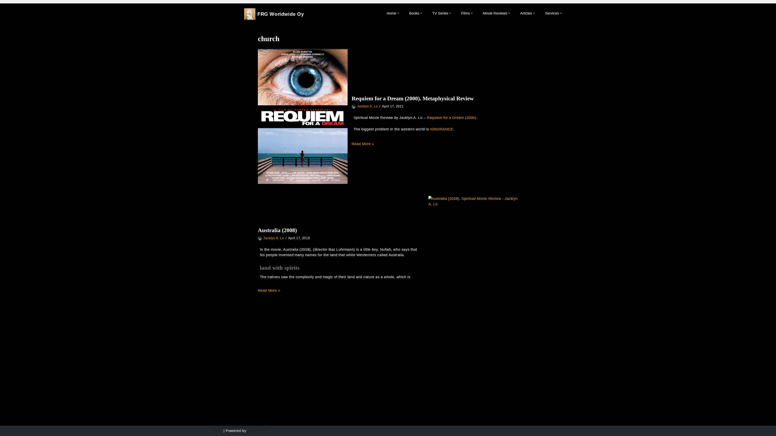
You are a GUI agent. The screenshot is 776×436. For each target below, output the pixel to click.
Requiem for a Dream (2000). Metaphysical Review (413, 98)
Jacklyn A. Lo (367, 106)
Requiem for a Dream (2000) (451, 118)
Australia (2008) (277, 230)
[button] (398, 13)
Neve (217, 431)
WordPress (256, 431)
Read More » (363, 144)
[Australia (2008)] (473, 255)
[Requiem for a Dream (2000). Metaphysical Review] (303, 116)
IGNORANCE (441, 129)
